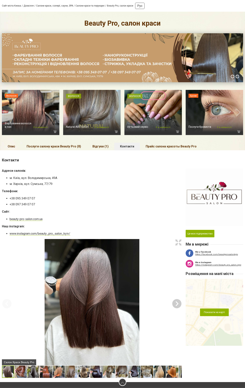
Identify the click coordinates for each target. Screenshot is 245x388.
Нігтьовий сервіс (137, 126)
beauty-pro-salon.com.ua (26, 219)
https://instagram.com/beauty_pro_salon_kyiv (218, 265)
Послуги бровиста (200, 126)
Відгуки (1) (100, 146)
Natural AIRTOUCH (77, 126)
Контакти (127, 146)
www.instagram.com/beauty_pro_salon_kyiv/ (40, 233)
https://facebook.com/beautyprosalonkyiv (216, 254)
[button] (178, 242)
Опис (11, 146)
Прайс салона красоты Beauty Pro (171, 146)
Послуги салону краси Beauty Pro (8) (54, 146)
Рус (139, 6)
